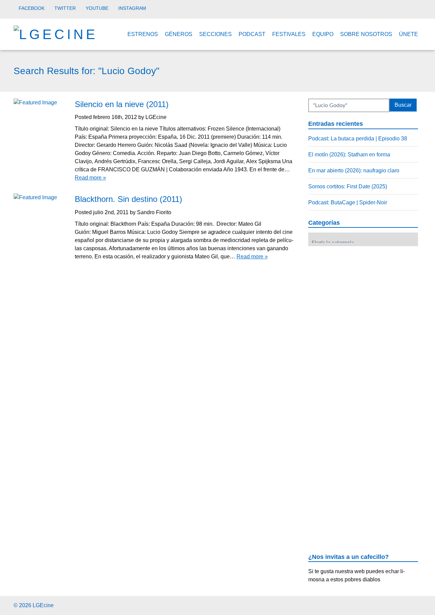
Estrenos (142, 34)
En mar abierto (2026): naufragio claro (353, 170)
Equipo (322, 34)
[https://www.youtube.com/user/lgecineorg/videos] (411, 604)
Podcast (252, 34)
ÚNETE (408, 34)
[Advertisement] (359, 293)
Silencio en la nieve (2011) (122, 104)
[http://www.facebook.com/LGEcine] (394, 604)
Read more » (90, 178)
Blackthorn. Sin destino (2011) (128, 199)
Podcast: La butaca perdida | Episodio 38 (357, 138)
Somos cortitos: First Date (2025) (347, 186)
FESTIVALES (289, 34)
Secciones (215, 34)
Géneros (178, 34)
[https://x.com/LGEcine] (402, 604)
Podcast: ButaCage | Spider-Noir (347, 202)
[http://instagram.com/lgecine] (419, 604)
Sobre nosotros (366, 34)
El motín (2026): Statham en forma (349, 154)
